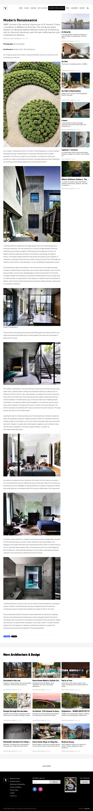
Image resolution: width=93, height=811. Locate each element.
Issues (26, 8)
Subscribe (74, 8)
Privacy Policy (14, 790)
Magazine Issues (15, 778)
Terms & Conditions (15, 787)
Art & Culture (42, 8)
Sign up (55, 782)
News (21, 8)
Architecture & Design (56, 8)
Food (67, 8)
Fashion (33, 8)
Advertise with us (15, 781)
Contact (82, 8)
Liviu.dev (87, 808)
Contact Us (13, 796)
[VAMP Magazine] (5, 8)
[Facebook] (35, 789)
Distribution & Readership (17, 784)
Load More (46, 766)
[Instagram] (40, 789)
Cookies (12, 793)
